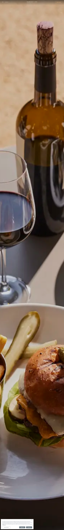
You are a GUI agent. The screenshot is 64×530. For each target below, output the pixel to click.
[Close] (32, 520)
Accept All (29, 527)
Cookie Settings (6, 527)
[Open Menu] (2, 2)
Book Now (59, 2)
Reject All (22, 527)
